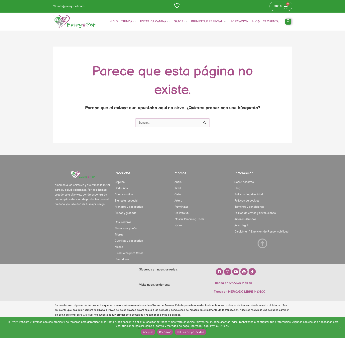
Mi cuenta (271, 21)
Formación (239, 21)
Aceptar (148, 332)
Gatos (178, 21)
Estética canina (153, 21)
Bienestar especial (207, 21)
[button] (288, 22)
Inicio (113, 21)
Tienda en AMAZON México (233, 283)
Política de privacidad (190, 332)
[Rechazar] (340, 327)
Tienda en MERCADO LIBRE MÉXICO (239, 292)
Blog (256, 21)
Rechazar (165, 332)
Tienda (126, 21)
